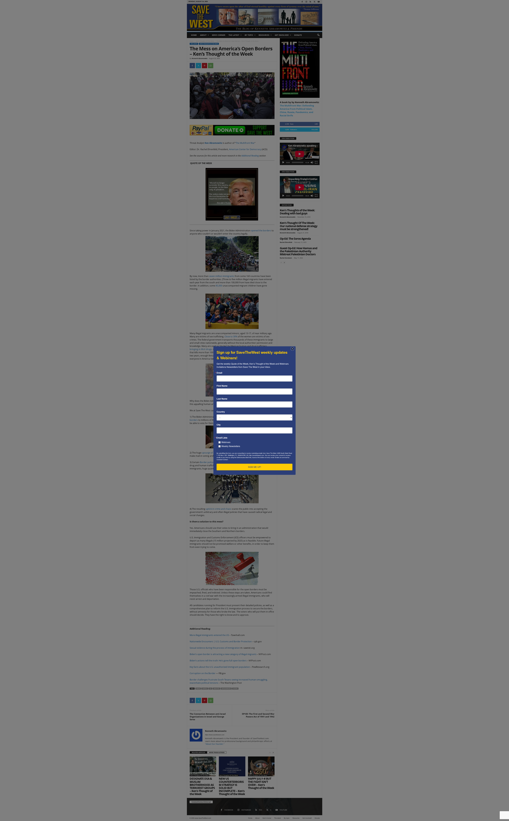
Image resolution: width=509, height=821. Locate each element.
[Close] (293, 348)
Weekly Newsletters (230, 446)
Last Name (222, 399)
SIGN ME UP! (254, 466)
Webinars (225, 442)
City (219, 425)
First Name (222, 386)
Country (221, 412)
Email (219, 373)
